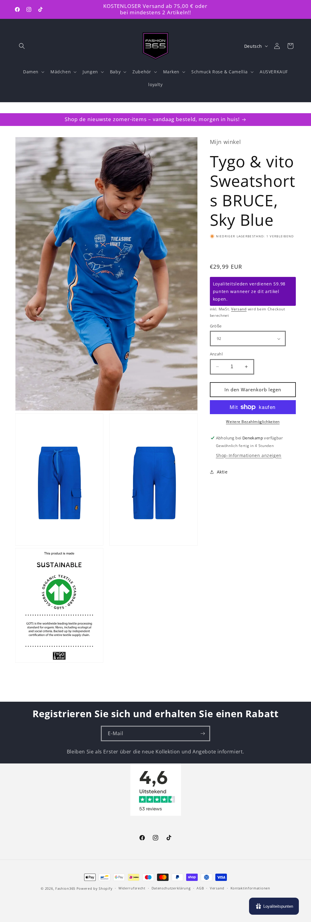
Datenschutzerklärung (171, 888)
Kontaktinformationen (250, 888)
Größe (216, 326)
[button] (22, 46)
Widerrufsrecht (131, 888)
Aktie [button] (222, 472)
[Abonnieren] (202, 733)
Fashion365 (65, 888)
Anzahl (216, 354)
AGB (200, 888)
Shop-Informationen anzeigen (249, 455)
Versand (239, 309)
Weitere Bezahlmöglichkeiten (253, 421)
